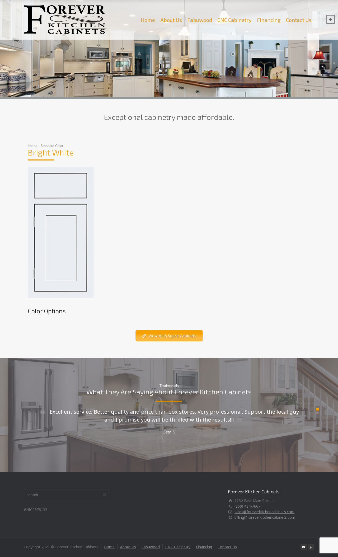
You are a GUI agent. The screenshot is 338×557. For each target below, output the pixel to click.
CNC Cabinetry (234, 20)
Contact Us (299, 20)
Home (148, 20)
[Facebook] (311, 547)
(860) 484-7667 (247, 506)
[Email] (304, 547)
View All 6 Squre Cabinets (172, 335)
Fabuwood (199, 20)
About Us (171, 20)
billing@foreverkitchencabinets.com (264, 517)
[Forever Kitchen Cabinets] (65, 20)
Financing (269, 20)
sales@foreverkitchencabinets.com (264, 511)
